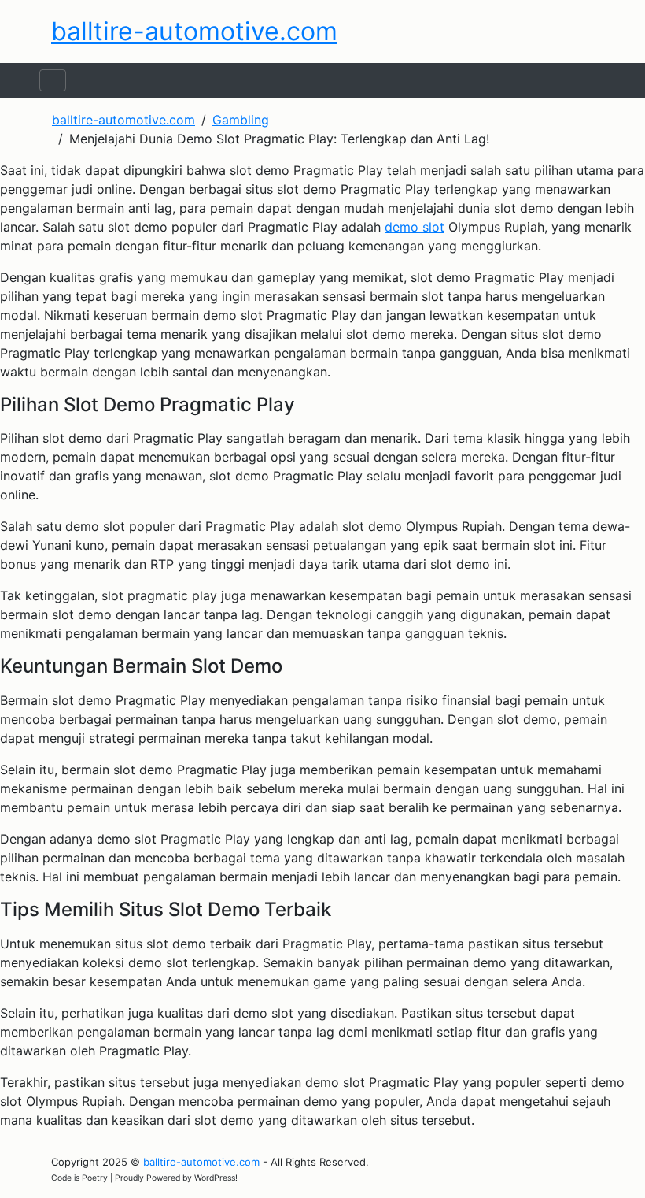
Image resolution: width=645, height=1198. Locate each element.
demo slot (414, 227)
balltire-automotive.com (194, 31)
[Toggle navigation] (52, 80)
